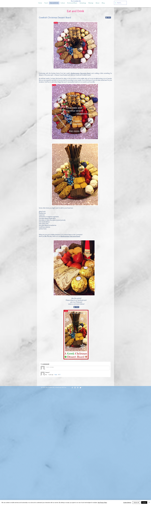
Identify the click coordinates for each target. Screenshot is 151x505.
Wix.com (64, 387)
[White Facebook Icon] (72, 388)
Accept (144, 502)
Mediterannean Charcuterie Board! (70, 236)
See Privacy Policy (102, 502)
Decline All (136, 502)
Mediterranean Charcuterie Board (80, 73)
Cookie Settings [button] (127, 502)
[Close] (149, 502)
